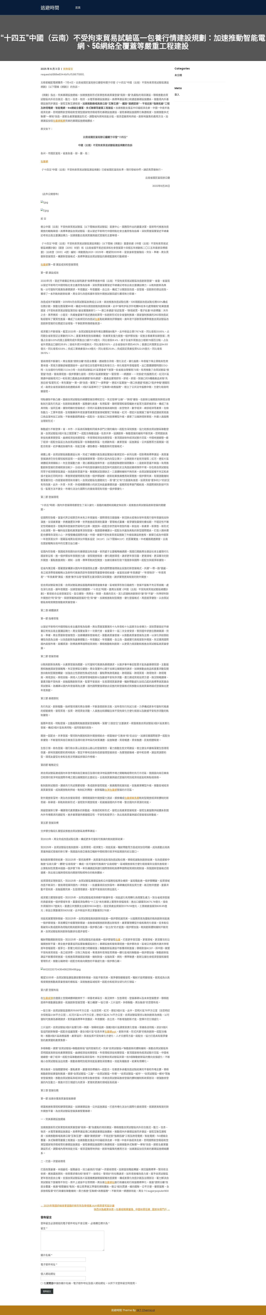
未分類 (178, 75)
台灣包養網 (111, 790)
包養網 (44, 161)
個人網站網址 (48, 1274)
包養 (97, 319)
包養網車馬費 (131, 798)
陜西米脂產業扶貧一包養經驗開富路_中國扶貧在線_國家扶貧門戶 (132, 1209)
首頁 (78, 7)
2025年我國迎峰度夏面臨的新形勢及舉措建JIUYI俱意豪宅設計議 (77, 1205)
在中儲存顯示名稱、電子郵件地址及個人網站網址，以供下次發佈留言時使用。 (90, 1283)
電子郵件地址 (49, 1264)
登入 (177, 94)
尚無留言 (68, 69)
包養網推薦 (59, 121)
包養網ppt (110, 1031)
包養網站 (110, 1182)
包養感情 (48, 998)
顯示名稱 (46, 1255)
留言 (44, 1228)
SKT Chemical (146, 1310)
